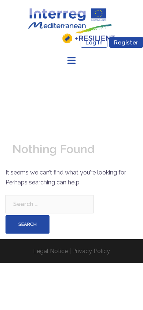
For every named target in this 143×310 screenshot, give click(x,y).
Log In (94, 42)
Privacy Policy (91, 251)
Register (126, 42)
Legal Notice (50, 251)
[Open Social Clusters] (71, 25)
